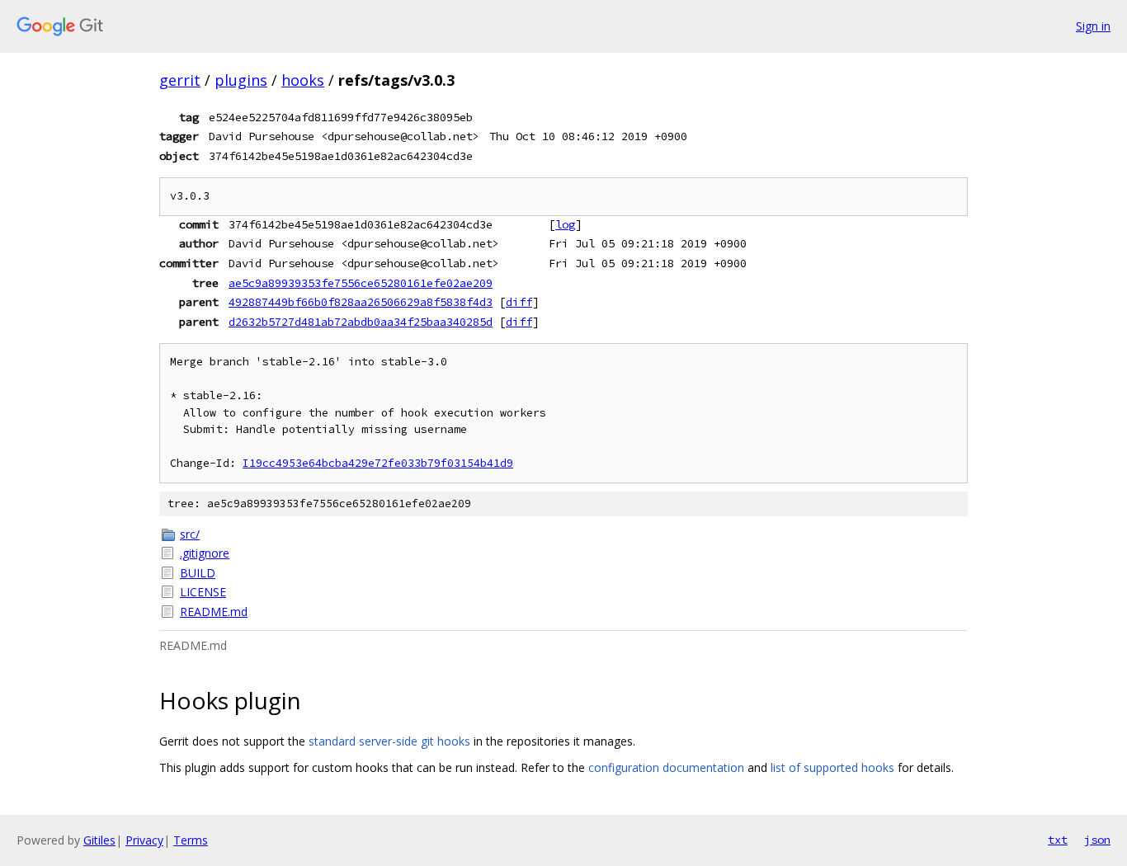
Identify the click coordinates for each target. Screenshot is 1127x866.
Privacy (144, 840)
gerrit (179, 80)
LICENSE (203, 592)
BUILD (197, 573)
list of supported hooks (832, 767)
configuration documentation (666, 767)
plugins (241, 80)
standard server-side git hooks (389, 741)
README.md (214, 611)
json (1097, 839)
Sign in (1093, 26)
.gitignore (204, 553)
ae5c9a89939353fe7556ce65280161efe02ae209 (361, 282)
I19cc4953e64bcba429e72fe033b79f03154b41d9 (378, 463)
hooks (302, 80)
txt (1058, 839)
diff (519, 301)
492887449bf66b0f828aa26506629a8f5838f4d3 (361, 301)
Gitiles (99, 840)
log (565, 224)
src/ (190, 534)
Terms (190, 840)
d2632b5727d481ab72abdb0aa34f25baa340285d (361, 321)
